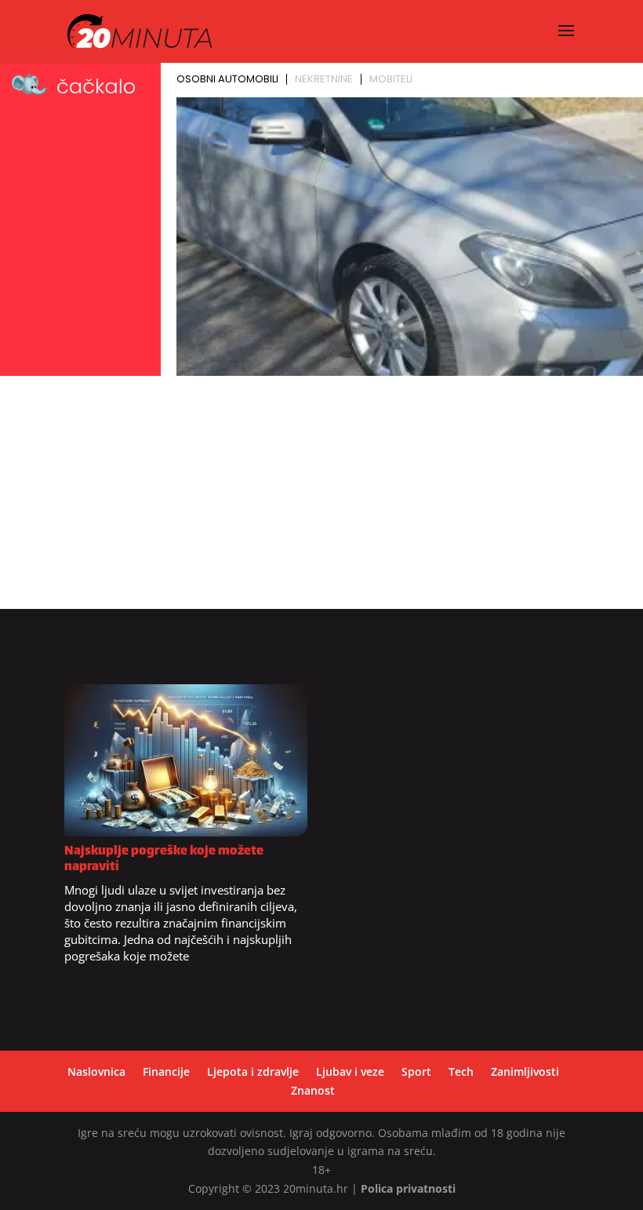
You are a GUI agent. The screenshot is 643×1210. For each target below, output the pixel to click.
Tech (461, 1071)
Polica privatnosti (408, 1188)
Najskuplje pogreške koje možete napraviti (163, 859)
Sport (416, 1071)
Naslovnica (96, 1071)
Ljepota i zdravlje (253, 1071)
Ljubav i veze (350, 1071)
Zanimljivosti (525, 1071)
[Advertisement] (321, 499)
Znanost (313, 1090)
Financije (166, 1071)
